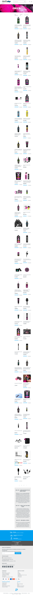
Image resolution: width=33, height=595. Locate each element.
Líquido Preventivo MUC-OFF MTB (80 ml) (27, 399)
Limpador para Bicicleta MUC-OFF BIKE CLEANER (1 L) (18, 71)
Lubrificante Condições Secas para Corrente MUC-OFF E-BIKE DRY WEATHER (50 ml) (27, 368)
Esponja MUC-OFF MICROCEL (18, 383)
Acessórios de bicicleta (20, 586)
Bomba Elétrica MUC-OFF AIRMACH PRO (26, 446)
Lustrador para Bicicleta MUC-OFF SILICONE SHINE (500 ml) (18, 119)
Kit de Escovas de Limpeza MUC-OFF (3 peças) (26, 477)
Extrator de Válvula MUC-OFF (18, 430)
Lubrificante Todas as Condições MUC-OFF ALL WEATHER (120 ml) (18, 213)
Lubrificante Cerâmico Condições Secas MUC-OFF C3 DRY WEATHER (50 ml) (18, 166)
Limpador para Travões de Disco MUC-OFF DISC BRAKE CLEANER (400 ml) (26, 72)
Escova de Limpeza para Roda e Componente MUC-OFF (18, 477)
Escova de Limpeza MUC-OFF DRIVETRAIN (18, 352)
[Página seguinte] (26, 485)
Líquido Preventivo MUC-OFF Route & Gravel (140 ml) (18, 181)
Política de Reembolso (24, 593)
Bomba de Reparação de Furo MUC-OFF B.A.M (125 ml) (27, 460)
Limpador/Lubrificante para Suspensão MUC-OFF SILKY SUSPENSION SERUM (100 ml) (18, 368)
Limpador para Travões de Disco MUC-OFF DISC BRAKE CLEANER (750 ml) (26, 41)
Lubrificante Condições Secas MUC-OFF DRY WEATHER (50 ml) (18, 150)
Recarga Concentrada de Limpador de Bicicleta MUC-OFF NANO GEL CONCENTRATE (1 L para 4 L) (19, 87)
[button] (1, 2)
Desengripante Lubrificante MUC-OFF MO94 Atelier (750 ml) (26, 431)
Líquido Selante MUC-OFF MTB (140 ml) (27, 87)
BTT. (21, 495)
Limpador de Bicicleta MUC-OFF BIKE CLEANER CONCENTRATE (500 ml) (26, 291)
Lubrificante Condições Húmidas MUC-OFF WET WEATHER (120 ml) (18, 134)
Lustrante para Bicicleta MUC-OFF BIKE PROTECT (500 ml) (27, 244)
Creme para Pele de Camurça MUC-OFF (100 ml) (18, 322)
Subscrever (17, 553)
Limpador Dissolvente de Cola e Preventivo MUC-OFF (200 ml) (26, 134)
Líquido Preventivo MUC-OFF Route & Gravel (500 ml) (18, 244)
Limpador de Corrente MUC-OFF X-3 (26, 212)
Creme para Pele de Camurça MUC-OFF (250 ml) (18, 275)
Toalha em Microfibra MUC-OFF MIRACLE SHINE (18, 399)
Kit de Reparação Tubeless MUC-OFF (18, 103)
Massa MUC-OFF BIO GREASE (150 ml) (18, 307)
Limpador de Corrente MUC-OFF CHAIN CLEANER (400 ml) (18, 25)
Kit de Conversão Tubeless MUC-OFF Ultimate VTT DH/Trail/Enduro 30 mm (18, 260)
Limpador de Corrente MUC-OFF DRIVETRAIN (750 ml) (26, 119)
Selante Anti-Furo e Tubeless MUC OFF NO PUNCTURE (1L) (27, 25)
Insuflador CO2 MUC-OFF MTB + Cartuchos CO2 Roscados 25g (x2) (26, 384)
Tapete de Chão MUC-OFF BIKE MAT (26, 337)
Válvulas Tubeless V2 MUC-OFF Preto (18, 460)
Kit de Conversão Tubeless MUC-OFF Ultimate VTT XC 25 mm (18, 197)
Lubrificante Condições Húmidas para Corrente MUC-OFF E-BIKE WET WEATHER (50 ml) (18, 415)
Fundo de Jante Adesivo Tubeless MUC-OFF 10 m (18, 56)
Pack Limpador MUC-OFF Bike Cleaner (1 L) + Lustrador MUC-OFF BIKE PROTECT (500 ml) (27, 181)
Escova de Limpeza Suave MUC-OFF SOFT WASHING (26, 307)
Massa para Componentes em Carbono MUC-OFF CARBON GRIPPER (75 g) (27, 150)
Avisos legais (11, 593)
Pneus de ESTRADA (5, 586)
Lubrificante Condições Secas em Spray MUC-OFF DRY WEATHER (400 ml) (27, 352)
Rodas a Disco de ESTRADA (6, 585)
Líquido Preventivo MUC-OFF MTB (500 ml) (27, 103)
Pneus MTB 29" (4, 584)
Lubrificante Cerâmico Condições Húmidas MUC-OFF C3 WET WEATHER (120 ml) (18, 291)
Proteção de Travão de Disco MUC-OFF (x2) (27, 275)
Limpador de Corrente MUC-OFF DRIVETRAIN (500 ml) (26, 56)
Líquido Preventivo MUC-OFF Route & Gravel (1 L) (18, 337)
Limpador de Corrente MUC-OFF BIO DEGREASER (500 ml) (27, 197)
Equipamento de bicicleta (20, 585)
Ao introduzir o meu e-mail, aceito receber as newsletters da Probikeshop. (11, 551)
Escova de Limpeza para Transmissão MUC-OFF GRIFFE (27, 259)
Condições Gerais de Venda (17, 593)
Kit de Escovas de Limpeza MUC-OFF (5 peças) (18, 446)
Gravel (18, 584)
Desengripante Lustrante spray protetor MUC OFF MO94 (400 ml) (26, 415)
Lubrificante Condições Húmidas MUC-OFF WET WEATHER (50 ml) (26, 229)
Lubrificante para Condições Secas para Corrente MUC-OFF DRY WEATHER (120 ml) (18, 41)
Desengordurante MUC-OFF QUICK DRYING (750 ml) (26, 322)
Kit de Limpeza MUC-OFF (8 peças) (26, 165)
